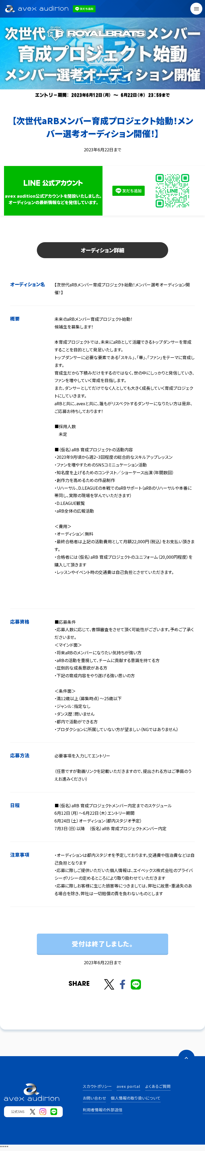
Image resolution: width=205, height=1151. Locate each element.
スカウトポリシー (97, 1086)
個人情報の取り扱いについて (136, 1098)
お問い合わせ (94, 1098)
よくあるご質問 (158, 1086)
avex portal (128, 1086)
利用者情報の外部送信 (103, 1109)
